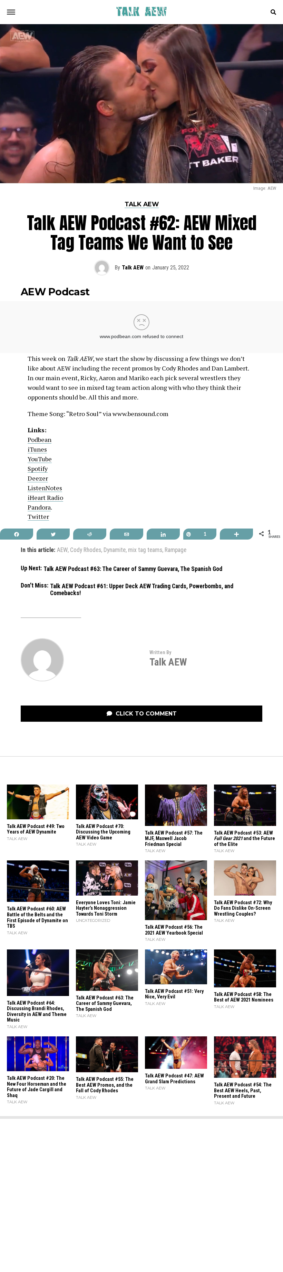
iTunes (37, 449)
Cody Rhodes (85, 550)
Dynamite (115, 550)
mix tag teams (145, 550)
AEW (62, 550)
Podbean (39, 439)
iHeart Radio (45, 497)
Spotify (38, 468)
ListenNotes (45, 488)
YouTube (40, 459)
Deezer (38, 478)
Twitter (38, 516)
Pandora (39, 507)
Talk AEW (133, 267)
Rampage (175, 550)
